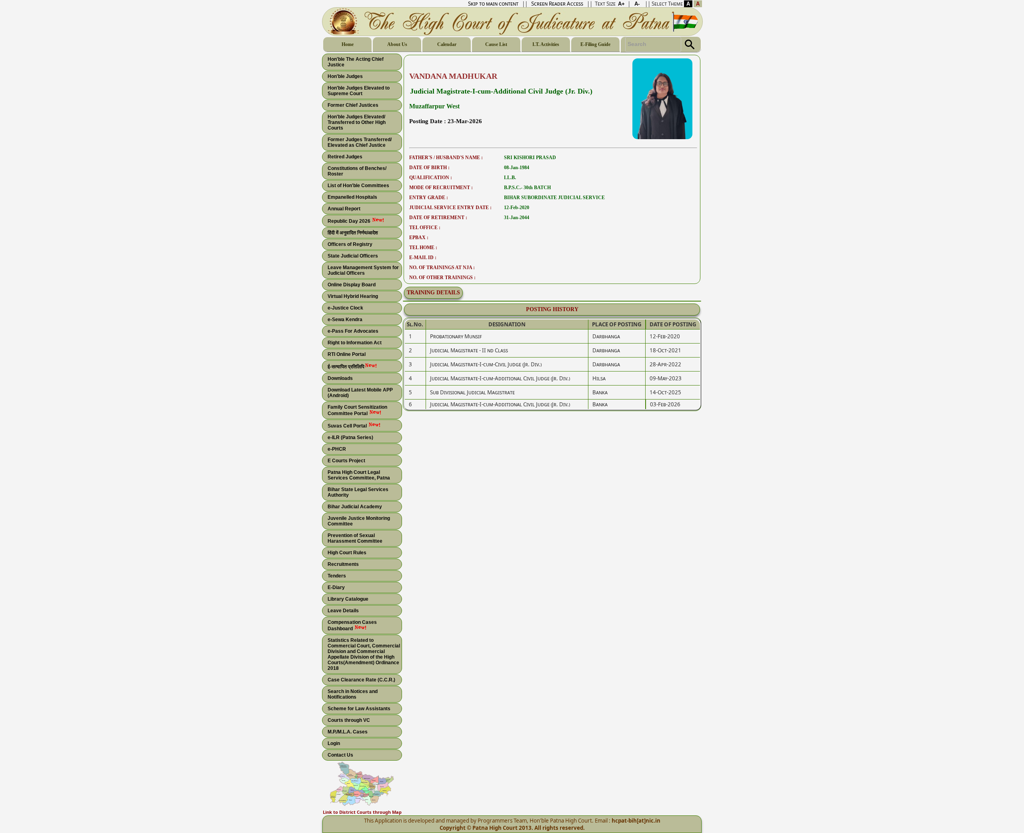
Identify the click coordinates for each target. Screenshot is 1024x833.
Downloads (340, 378)
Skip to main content (493, 3)
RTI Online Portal (347, 354)
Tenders (337, 576)
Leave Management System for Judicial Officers (363, 270)
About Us (397, 44)
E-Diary (336, 587)
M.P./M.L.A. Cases (348, 732)
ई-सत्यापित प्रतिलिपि (346, 367)
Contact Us (340, 755)
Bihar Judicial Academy (355, 506)
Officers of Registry (350, 244)
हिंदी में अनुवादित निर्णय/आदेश (353, 233)
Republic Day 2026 (350, 221)
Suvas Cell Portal (348, 426)
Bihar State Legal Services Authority (358, 492)
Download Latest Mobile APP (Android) (360, 392)
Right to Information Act (355, 343)
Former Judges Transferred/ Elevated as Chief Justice (360, 142)
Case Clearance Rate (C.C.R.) (361, 680)
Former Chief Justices (353, 105)
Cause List (496, 44)
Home (348, 44)
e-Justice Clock (345, 308)
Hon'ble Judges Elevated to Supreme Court (359, 90)
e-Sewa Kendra (345, 319)
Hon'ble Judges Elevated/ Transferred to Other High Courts (357, 122)
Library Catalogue (348, 599)
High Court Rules (347, 552)
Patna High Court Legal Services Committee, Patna (359, 475)
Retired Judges (345, 157)
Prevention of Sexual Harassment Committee (355, 538)
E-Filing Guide (595, 44)
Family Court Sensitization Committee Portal (357, 410)
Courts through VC (349, 720)
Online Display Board (352, 285)
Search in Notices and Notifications (353, 694)
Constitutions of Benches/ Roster (357, 171)
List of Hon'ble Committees (358, 185)
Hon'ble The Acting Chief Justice (356, 62)
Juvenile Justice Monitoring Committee (359, 521)
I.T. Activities (545, 44)
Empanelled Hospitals (352, 197)
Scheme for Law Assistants (359, 708)
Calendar (446, 44)
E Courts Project (346, 460)
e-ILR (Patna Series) (350, 437)
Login (334, 743)
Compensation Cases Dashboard (352, 625)
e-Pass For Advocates (353, 331)
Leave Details (343, 610)
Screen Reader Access (557, 3)
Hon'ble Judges (345, 76)
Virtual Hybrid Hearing (353, 296)
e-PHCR (337, 449)
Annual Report (344, 209)
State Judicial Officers (353, 256)
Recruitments (343, 564)
